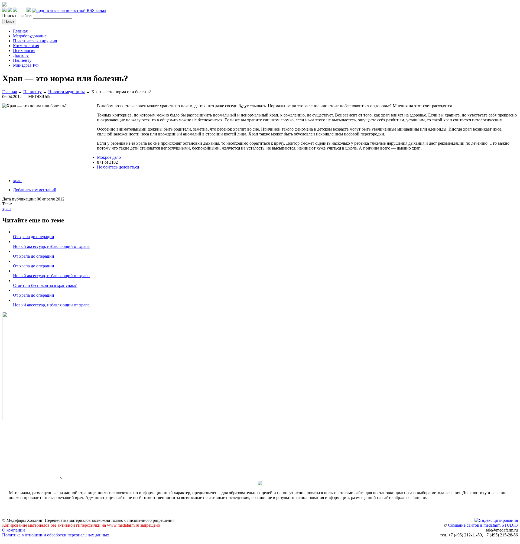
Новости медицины (66, 91)
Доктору (21, 55)
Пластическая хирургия (35, 40)
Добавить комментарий (34, 189)
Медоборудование (30, 36)
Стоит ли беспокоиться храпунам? (45, 285)
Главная (20, 31)
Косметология (26, 45)
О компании (13, 530)
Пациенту (22, 60)
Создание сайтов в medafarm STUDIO (483, 525)
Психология (24, 50)
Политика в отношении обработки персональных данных (55, 535)
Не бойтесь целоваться (118, 167)
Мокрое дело (109, 157)
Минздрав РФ (26, 65)
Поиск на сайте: (17, 15)
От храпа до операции (33, 236)
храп (17, 180)
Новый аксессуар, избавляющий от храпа (51, 246)
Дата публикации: (19, 199)
